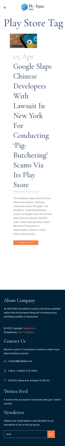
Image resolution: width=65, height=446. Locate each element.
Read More (25, 242)
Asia (36, 191)
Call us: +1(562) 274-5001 (22, 370)
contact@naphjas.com (20, 360)
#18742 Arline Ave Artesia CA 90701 (29, 380)
